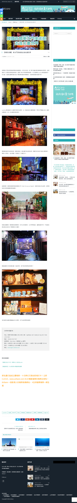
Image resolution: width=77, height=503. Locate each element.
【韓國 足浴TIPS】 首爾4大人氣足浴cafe (12, 362)
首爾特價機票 (29, 495)
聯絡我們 (52, 18)
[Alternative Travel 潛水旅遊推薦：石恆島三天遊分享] (42, 443)
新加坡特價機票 (61, 495)
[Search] (73, 18)
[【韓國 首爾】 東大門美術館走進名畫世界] (25, 38)
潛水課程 (27, 18)
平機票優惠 (43, 18)
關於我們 (10, 18)
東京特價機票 (14, 495)
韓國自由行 (29, 412)
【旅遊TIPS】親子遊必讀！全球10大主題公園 (33, 1)
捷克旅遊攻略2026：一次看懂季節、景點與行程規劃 (67, 192)
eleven (4, 56)
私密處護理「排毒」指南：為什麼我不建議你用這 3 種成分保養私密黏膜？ (64, 158)
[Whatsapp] (1, 15)
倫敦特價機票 (45, 495)
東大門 (14, 412)
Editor (56, 155)
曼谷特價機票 (37, 495)
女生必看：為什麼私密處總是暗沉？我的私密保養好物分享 (67, 185)
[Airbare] (6, 8)
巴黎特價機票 (7, 496)
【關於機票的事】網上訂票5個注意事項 (37, 428)
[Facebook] (1, 9)
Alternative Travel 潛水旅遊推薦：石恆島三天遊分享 (42, 450)
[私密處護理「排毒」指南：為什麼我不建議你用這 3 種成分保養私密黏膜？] (64, 150)
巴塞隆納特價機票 (15, 496)
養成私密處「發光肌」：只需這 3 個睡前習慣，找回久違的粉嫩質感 (67, 177)
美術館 (23, 412)
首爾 (35, 412)
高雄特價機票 (69, 495)
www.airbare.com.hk (18, 378)
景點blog (34, 18)
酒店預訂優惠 (19, 18)
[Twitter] (1, 12)
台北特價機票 (6, 495)
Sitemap (59, 18)
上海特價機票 (53, 495)
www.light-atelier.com (14, 347)
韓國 (48, 56)
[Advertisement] (25, 400)
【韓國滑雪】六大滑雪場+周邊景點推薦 (12, 366)
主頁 (4, 18)
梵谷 (18, 412)
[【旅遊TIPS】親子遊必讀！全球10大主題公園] (9, 443)
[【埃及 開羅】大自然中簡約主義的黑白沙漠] (25, 443)
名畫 (9, 412)
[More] (1, 18)
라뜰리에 (46, 412)
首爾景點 (40, 412)
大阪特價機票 (21, 495)
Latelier (5, 412)
